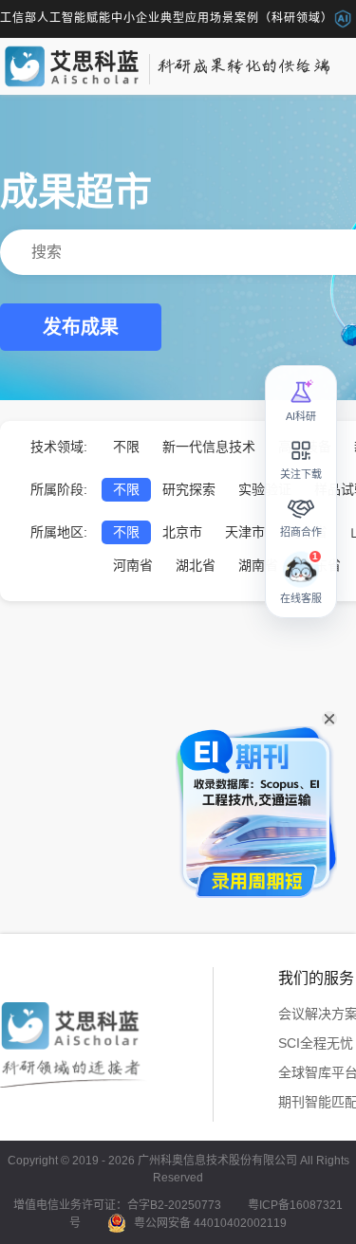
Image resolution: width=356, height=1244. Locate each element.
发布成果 (81, 327)
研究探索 (188, 489)
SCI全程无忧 (315, 1043)
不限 (126, 446)
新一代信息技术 (208, 446)
